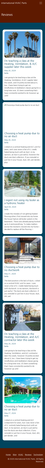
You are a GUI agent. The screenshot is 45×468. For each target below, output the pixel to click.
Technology (38, 454)
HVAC (20, 454)
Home (8, 454)
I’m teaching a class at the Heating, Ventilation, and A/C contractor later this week (21, 337)
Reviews (28, 454)
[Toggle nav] (41, 3)
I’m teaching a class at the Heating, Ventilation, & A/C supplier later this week (20, 64)
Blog (14, 454)
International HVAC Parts (14, 3)
